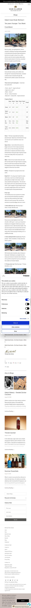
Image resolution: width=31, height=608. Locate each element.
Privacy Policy (7, 559)
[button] (21, 606)
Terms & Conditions (8, 555)
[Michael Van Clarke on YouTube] (10, 580)
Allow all (15, 322)
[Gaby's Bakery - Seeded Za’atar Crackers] (15, 383)
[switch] (27, 304)
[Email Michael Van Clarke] (17, 580)
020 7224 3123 (11, 3)
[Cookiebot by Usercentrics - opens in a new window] (23, 276)
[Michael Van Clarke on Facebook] (8, 580)
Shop (6, 532)
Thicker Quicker (10, 433)
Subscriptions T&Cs (8, 553)
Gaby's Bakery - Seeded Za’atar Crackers (15, 393)
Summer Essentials (11, 471)
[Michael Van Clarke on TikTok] (15, 580)
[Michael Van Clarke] (15, 9)
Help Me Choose (8, 534)
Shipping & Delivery (8, 551)
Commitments (7, 557)
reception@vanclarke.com (15, 572)
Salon (6, 530)
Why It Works (7, 536)
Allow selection (15, 327)
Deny (15, 331)
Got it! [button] (22, 600)
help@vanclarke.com (15, 574)
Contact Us (7, 547)
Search (6, 549)
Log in (16, 3)
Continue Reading (9, 411)
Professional (7, 542)
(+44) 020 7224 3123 (14, 570)
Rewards (6, 538)
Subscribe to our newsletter (10, 577)
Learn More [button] (11, 605)
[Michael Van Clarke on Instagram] (6, 580)
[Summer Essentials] (15, 461)
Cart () (21, 3)
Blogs (15, 15)
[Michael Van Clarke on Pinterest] (13, 580)
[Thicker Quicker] (15, 423)
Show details (23, 318)
